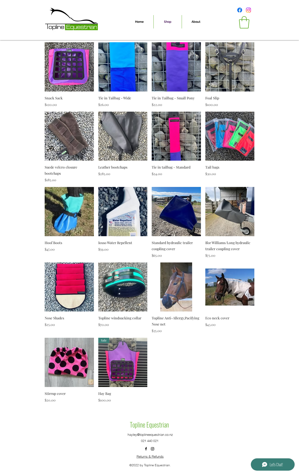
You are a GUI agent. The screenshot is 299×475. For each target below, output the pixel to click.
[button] (244, 22)
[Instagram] (248, 10)
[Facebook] (239, 10)
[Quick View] (69, 66)
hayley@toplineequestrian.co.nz (150, 435)
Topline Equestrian (149, 424)
